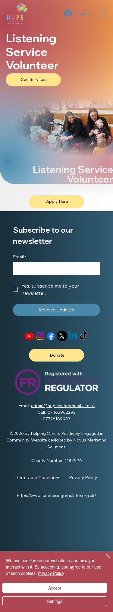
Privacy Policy (51, 573)
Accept (54, 588)
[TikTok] (83, 336)
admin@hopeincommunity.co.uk (63, 405)
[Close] (104, 560)
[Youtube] (29, 336)
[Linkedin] (72, 336)
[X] (62, 336)
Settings (54, 601)
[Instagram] (40, 336)
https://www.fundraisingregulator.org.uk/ (56, 495)
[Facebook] (51, 336)
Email (20, 257)
